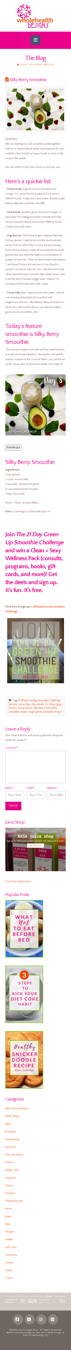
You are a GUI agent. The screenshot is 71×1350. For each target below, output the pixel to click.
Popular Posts (17, 894)
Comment (11, 747)
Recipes (9, 1231)
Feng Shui (10, 1177)
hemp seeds (25, 707)
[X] (30, 1319)
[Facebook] (18, 1319)
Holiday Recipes (14, 1200)
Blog (7, 1124)
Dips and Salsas (14, 1154)
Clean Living (12, 1139)
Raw (7, 1224)
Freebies (10, 1193)
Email (30, 788)
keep (8, 1216)
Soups (9, 1270)
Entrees (9, 1162)
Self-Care (11, 1247)
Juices (8, 1208)
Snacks (9, 1262)
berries (13, 704)
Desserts (10, 1147)
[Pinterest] (53, 1319)
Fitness (9, 1185)
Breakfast (10, 1131)
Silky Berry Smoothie (45, 707)
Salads (9, 1239)
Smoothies (11, 1254)
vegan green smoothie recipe (45, 711)
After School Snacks (16, 1108)
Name (9, 788)
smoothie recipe (18, 711)
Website (52, 788)
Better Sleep (12, 1116)
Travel (8, 1277)
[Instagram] (41, 1319)
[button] (35, 40)
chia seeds (37, 704)
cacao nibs (24, 704)
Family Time (12, 1170)
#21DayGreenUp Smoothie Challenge (40, 700)
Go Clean (50, 704)
